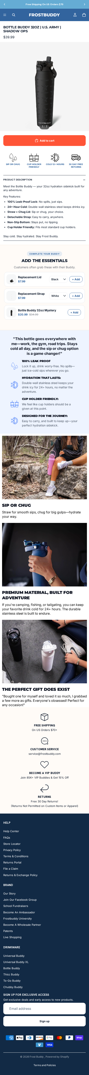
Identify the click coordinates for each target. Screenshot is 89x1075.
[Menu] (5, 15)
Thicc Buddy (11, 974)
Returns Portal (12, 862)
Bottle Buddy (11, 968)
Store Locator (11, 843)
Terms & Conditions (15, 856)
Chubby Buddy (13, 987)
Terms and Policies (45, 1065)
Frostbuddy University (17, 918)
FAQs (6, 837)
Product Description (17, 179)
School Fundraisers (15, 906)
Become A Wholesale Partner (22, 924)
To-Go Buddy (11, 980)
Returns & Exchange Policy (20, 875)
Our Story (9, 893)
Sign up (44, 1021)
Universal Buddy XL (16, 962)
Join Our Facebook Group (20, 899)
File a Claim (10, 868)
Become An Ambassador (19, 912)
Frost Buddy (37, 1056)
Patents (8, 931)
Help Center (11, 831)
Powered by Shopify (57, 1056)
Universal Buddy (13, 955)
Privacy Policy (12, 850)
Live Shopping (12, 937)
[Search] (13, 14)
